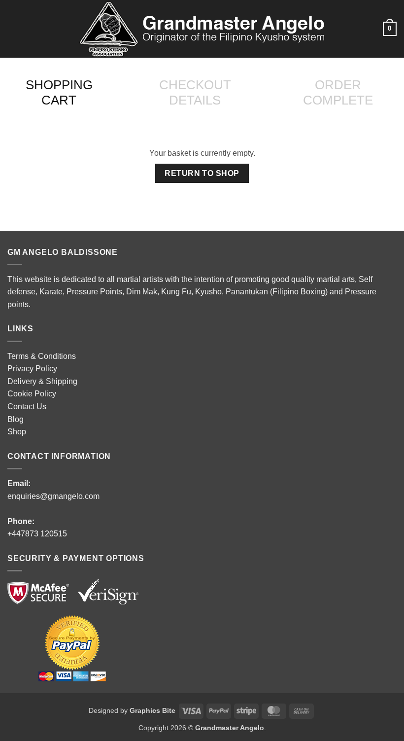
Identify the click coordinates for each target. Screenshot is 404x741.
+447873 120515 (37, 533)
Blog (15, 419)
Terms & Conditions (41, 356)
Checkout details (195, 92)
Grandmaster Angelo (229, 728)
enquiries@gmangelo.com (53, 496)
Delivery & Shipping (42, 381)
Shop (16, 431)
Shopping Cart (59, 92)
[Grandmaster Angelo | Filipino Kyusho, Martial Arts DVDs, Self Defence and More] (202, 29)
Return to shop (202, 173)
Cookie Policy (31, 393)
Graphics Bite (152, 710)
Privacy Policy (32, 368)
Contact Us (26, 406)
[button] (13, 29)
